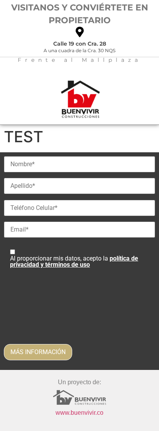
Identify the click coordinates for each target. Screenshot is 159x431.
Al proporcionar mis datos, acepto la (74, 261)
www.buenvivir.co (79, 412)
